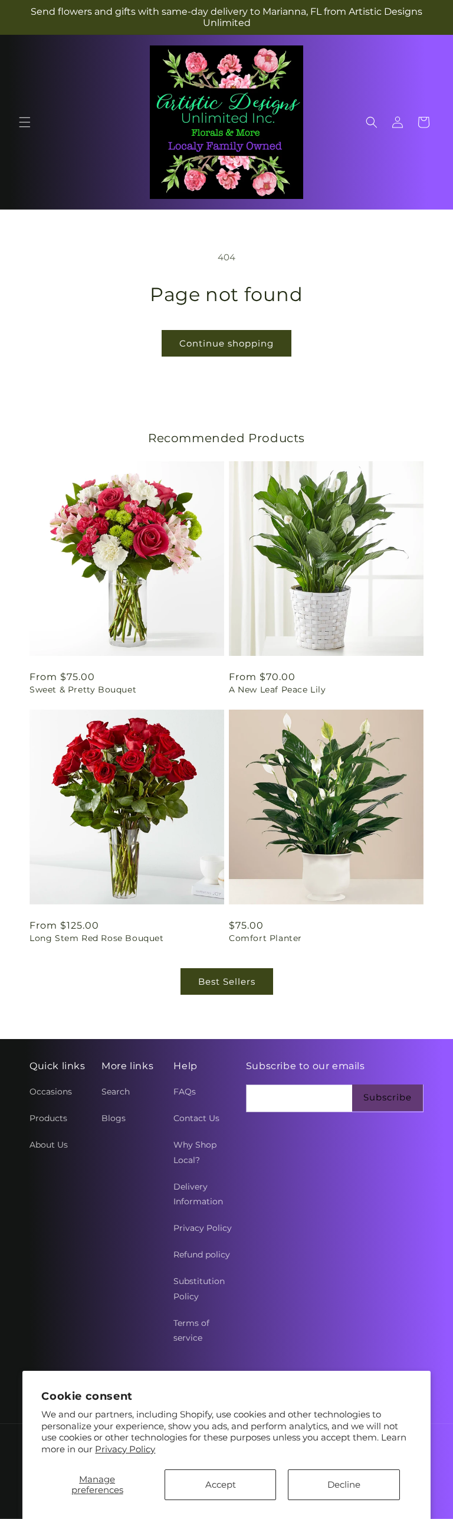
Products (48, 1118)
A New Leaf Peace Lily (277, 689)
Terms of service (191, 1330)
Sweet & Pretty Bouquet (82, 689)
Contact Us (196, 1118)
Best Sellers (226, 981)
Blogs (113, 1118)
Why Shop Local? (194, 1152)
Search (115, 1091)
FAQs (184, 1091)
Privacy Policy (125, 1449)
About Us (48, 1144)
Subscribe (387, 1097)
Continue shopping (226, 343)
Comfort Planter (265, 938)
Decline (343, 1484)
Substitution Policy (199, 1288)
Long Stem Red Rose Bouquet (96, 938)
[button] (25, 122)
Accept (220, 1484)
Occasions (50, 1091)
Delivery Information (198, 1194)
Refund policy (201, 1254)
